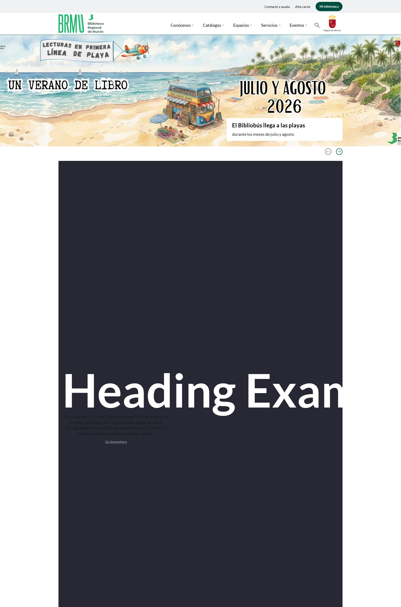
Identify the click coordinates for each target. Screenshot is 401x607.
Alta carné (302, 7)
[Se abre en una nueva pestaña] (332, 22)
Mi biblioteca (329, 6)
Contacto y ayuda (277, 7)
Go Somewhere (116, 442)
